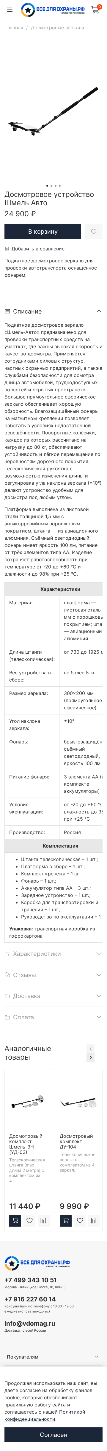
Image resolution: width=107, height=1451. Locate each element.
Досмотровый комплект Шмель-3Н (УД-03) (26, 1144)
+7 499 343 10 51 (30, 1280)
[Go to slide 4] (60, 186)
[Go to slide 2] (51, 186)
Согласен (53, 1434)
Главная (13, 28)
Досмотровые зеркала (57, 28)
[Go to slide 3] (55, 186)
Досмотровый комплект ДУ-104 (76, 1141)
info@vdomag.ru (29, 1323)
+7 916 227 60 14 (30, 1299)
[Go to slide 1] (47, 186)
